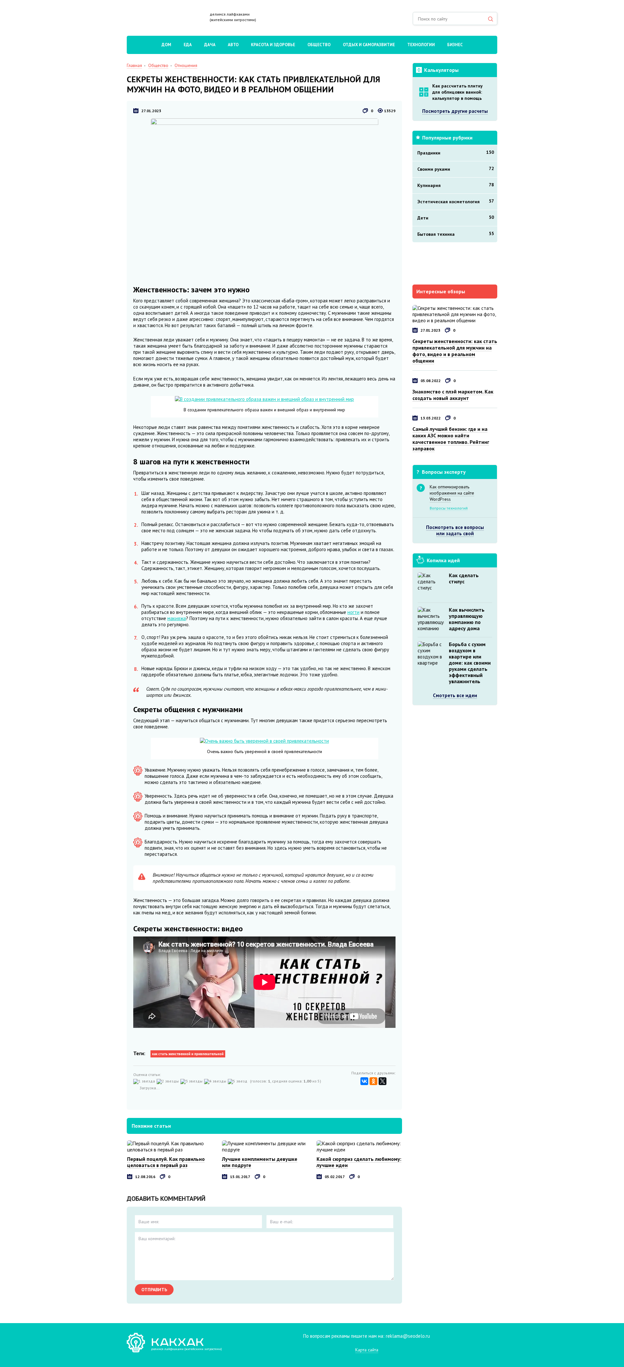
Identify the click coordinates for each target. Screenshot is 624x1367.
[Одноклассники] (373, 1081)
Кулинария (455, 185)
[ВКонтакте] (364, 1081)
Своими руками (455, 169)
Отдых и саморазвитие (369, 44)
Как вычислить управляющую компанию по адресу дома (467, 618)
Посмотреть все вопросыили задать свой (455, 530)
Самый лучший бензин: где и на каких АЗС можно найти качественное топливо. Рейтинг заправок (450, 439)
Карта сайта (366, 1350)
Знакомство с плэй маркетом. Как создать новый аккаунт (452, 394)
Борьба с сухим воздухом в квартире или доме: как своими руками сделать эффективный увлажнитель (470, 662)
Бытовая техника (455, 234)
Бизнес (455, 44)
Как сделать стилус (464, 578)
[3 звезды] (192, 1081)
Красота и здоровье (273, 44)
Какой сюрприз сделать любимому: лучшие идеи (359, 1162)
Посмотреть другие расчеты (455, 111)
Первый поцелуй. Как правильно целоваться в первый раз (166, 1162)
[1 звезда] (145, 1081)
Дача (209, 44)
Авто (233, 44)
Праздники (455, 152)
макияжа (176, 618)
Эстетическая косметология (455, 201)
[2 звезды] (168, 1081)
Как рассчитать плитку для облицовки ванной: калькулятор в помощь (457, 92)
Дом (166, 44)
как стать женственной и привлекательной (188, 1054)
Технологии (421, 44)
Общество (319, 44)
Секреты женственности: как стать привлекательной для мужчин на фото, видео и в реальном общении (454, 351)
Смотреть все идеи (455, 695)
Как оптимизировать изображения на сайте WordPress (452, 493)
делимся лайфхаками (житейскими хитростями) (233, 17)
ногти (353, 612)
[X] (382, 1081)
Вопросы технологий (449, 508)
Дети (455, 217)
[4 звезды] (216, 1081)
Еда (188, 44)
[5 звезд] (238, 1081)
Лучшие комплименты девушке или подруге (259, 1162)
